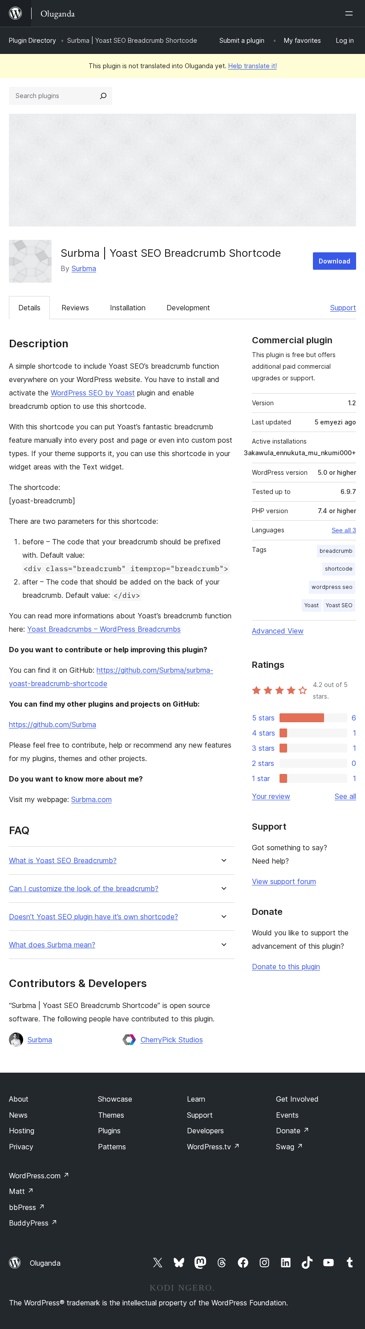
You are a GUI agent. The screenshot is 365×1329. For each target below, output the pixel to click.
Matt (21, 1191)
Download (334, 261)
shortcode (339, 568)
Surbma (84, 268)
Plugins (109, 1130)
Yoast (311, 605)
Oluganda (45, 1263)
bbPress (27, 1207)
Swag (289, 1146)
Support (343, 307)
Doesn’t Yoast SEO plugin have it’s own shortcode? (93, 917)
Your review (271, 796)
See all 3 (344, 530)
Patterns (112, 1146)
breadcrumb (336, 550)
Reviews (75, 307)
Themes (111, 1115)
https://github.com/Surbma (52, 724)
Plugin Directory (32, 40)
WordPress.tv (213, 1146)
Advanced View (278, 630)
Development (188, 307)
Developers (205, 1130)
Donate (292, 1130)
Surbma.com (91, 799)
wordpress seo (332, 587)
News (18, 1115)
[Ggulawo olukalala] (351, 13)
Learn (196, 1098)
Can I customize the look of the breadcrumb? (83, 889)
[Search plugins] (103, 96)
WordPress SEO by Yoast (93, 392)
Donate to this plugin (286, 966)
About (18, 1098)
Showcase (115, 1098)
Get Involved (297, 1098)
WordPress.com (39, 1175)
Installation (128, 307)
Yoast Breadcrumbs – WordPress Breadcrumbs (104, 629)
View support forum (284, 881)
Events (287, 1115)
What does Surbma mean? (52, 945)
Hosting (21, 1130)
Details (29, 307)
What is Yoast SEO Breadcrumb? (63, 860)
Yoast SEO (339, 605)
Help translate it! (252, 66)
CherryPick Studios (172, 1039)
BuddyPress (33, 1222)
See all (345, 796)
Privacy (21, 1146)
